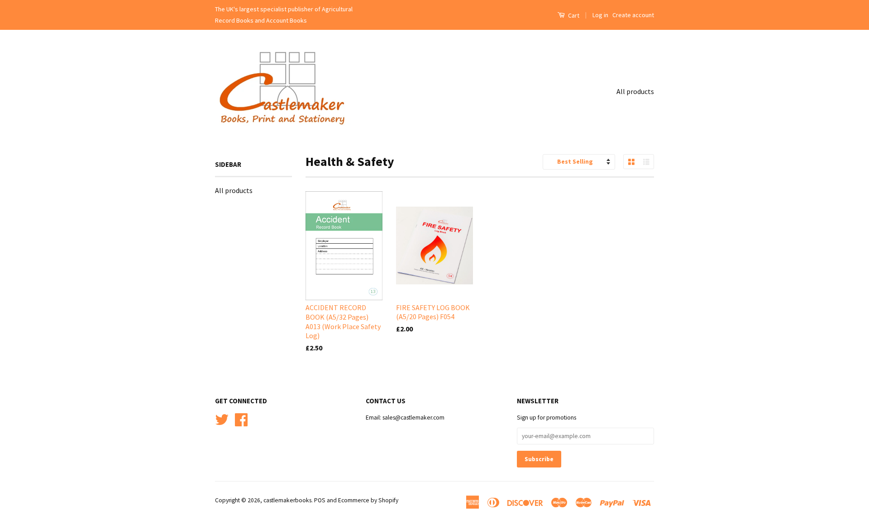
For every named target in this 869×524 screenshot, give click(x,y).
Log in (600, 15)
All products (635, 91)
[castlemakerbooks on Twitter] (222, 418)
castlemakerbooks (287, 500)
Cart (573, 15)
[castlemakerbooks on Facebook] (241, 418)
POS (319, 500)
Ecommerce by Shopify (368, 500)
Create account (633, 15)
